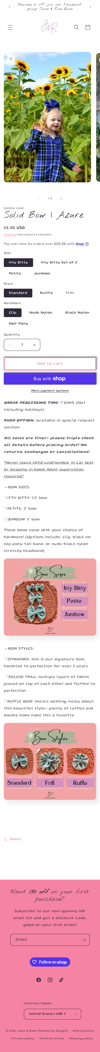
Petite (15, 273)
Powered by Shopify (52, 1030)
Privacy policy (23, 1038)
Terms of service (51, 1038)
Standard (18, 293)
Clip (12, 312)
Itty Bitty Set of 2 (59, 262)
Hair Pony (18, 323)
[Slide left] (38, 198)
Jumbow (42, 273)
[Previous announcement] (9, 7)
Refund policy (83, 1031)
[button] (10, 27)
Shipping (10, 235)
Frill (72, 294)
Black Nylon (77, 312)
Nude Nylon (41, 312)
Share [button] (15, 839)
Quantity (12, 334)
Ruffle (46, 293)
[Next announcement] (90, 7)
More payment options (50, 390)
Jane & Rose (27, 1030)
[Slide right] (61, 198)
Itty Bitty (18, 262)
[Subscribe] (83, 940)
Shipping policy (81, 1038)
